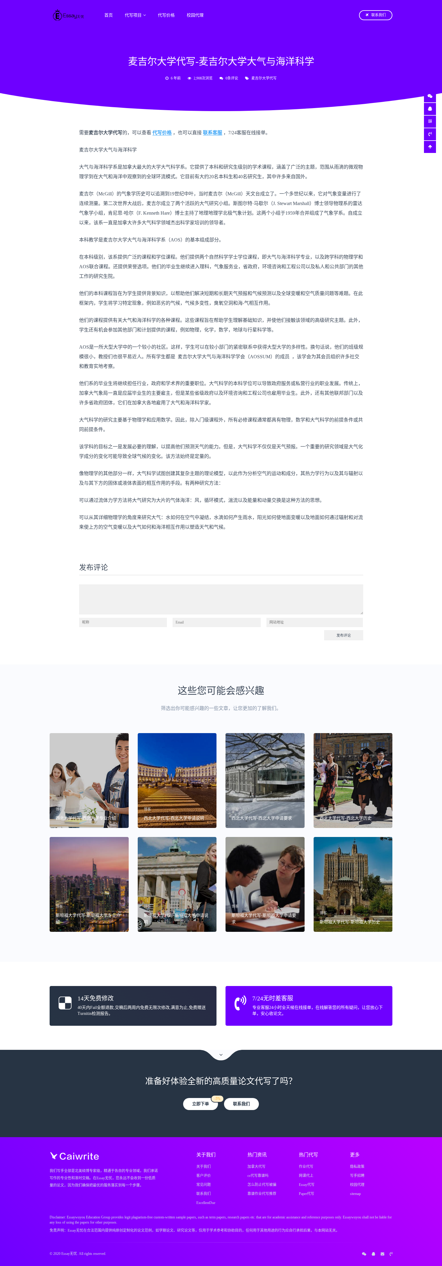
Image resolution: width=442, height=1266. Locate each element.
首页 (108, 15)
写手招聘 (357, 1176)
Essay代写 (307, 1185)
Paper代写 (306, 1194)
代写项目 (133, 15)
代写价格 (166, 15)
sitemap (355, 1194)
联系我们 (378, 15)
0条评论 (232, 78)
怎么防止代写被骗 (261, 1185)
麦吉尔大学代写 (264, 78)
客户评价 (203, 1176)
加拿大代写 (256, 1167)
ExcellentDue (205, 1203)
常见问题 (203, 1185)
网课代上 (306, 1176)
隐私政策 (357, 1167)
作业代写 (306, 1167)
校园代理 (195, 15)
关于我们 (203, 1167)
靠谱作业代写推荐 (261, 1194)
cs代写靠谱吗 (258, 1176)
